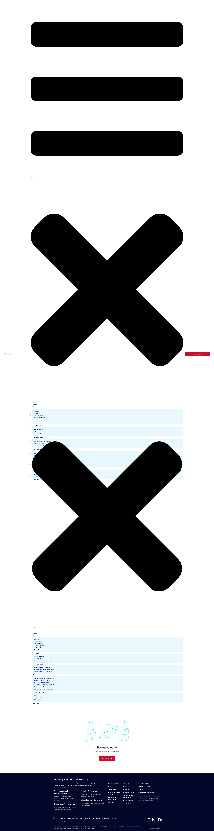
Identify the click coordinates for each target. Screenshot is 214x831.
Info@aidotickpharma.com (146, 792)
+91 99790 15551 (143, 789)
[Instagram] (154, 819)
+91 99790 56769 (144, 787)
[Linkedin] (148, 819)
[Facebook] (159, 819)
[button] (107, 203)
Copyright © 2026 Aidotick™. (68, 821)
